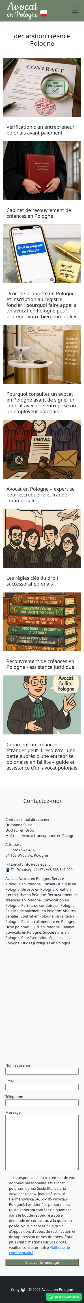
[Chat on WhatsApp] (64, 1297)
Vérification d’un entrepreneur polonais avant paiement (40, 130)
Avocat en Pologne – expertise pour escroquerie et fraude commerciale (40, 495)
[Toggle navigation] (75, 10)
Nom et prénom (18, 1065)
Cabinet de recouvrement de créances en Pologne (38, 213)
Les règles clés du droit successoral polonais (32, 581)
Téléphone (14, 1096)
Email (10, 1080)
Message (13, 1112)
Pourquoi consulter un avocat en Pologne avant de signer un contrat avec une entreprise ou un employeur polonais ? (41, 402)
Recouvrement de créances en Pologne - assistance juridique (40, 664)
